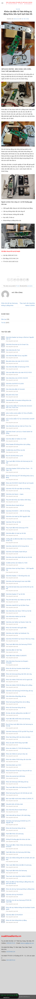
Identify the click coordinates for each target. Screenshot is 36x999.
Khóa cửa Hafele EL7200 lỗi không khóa (18, 748)
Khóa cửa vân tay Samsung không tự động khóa (20, 889)
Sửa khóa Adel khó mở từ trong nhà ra (17, 546)
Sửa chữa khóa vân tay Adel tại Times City (18, 426)
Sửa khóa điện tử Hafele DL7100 (16, 439)
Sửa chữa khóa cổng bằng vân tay (16, 696)
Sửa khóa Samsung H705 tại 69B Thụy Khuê (19, 731)
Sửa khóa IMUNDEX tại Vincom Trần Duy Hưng (20, 639)
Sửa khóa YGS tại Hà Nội (13, 522)
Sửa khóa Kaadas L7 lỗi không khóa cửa (18, 576)
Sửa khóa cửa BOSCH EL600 (15, 383)
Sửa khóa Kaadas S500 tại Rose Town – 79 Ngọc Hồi (19, 469)
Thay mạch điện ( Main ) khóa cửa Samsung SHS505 (19, 845)
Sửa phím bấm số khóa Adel (14, 804)
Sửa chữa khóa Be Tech (13, 350)
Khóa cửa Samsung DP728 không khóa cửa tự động (20, 476)
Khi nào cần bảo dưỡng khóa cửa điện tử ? (18, 713)
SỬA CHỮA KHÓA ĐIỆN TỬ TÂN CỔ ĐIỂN (19, 413)
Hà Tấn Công (25, 19)
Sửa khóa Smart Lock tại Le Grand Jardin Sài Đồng (19, 432)
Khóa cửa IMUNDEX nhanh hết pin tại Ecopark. (20, 483)
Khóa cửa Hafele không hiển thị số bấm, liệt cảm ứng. (20, 858)
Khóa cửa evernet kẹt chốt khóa (15, 776)
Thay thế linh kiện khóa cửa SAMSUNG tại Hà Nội (19, 587)
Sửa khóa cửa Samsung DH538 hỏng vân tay (19, 691)
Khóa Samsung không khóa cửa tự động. (18, 702)
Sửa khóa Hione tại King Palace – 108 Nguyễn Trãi (20, 569)
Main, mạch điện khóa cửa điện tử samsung (18, 865)
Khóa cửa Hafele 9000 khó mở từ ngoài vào (19, 679)
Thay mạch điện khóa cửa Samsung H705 (18, 787)
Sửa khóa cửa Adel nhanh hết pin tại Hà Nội (19, 557)
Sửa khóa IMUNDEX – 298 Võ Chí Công (18, 511)
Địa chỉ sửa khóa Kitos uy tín (14, 456)
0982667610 (10, 943)
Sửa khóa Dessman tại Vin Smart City (17, 344)
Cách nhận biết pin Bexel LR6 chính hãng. (18, 815)
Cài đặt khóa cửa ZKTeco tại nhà (15, 450)
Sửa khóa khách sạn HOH (13, 765)
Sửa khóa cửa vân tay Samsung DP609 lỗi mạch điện (18, 901)
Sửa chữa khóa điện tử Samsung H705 (17, 367)
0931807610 (10, 960)
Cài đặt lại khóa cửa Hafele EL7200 (16, 563)
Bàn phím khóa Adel (12, 395)
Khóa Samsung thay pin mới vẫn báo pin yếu (19, 793)
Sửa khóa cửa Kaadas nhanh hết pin (16, 552)
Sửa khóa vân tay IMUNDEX (14, 894)
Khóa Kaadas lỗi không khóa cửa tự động (18, 444)
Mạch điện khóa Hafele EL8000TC (16, 656)
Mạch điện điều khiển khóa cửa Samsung (18, 719)
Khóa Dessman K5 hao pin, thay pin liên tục (19, 771)
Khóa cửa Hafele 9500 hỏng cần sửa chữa (18, 759)
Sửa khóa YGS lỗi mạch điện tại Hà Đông (18, 488)
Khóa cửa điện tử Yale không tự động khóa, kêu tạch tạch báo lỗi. (20, 882)
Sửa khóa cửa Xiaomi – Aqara (14, 494)
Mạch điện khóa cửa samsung (14, 834)
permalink (29, 286)
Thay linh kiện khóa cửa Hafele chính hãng (18, 500)
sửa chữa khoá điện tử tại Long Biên (16, 356)
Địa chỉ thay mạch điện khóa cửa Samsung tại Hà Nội (19, 725)
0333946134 (10, 952)
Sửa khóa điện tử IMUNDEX (14, 915)
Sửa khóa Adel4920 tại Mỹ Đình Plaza (17, 605)
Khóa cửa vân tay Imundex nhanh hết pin (18, 668)
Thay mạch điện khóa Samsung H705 (17, 528)
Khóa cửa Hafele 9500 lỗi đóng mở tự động (19, 685)
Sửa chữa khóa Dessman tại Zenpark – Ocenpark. (17, 662)
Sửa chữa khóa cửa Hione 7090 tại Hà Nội (18, 611)
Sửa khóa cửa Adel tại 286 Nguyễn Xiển (18, 516)
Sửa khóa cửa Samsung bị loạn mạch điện (18, 581)
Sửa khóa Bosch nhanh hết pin (15, 505)
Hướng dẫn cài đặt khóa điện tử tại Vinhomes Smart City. (19, 539)
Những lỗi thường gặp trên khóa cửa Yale (18, 839)
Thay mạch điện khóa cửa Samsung (16, 870)
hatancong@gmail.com (27, 943)
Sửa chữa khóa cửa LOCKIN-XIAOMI (17, 378)
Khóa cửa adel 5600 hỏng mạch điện (17, 743)
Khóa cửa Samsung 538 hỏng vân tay (17, 782)
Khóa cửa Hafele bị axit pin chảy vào (17, 754)
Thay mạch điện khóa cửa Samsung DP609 (19, 644)
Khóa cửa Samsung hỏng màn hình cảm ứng (19, 674)
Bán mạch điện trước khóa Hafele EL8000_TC (19, 798)
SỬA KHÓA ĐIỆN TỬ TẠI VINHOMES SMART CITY (20, 419)
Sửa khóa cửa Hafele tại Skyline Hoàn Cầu (18, 622)
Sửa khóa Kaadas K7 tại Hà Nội (15, 594)
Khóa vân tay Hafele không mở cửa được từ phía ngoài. (20, 908)
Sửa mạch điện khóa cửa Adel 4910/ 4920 (19, 372)
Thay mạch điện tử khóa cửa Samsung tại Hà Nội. (19, 462)
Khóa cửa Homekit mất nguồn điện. (16, 628)
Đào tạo (3, 319)
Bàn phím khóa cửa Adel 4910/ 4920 (17, 361)
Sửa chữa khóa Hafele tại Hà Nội (15, 616)
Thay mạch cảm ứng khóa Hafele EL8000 (18, 876)
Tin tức (18, 9)
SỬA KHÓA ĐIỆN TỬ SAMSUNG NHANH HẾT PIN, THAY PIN (19, 406)
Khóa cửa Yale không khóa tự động (16, 920)
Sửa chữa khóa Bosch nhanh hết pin (16, 810)
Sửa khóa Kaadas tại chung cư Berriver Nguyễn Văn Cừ (20, 338)
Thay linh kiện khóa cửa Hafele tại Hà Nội (18, 600)
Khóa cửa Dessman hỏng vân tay (16, 707)
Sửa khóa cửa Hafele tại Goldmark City (17, 633)
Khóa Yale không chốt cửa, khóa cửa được (18, 737)
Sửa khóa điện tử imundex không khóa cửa (18, 400)
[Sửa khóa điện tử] (19, 3)
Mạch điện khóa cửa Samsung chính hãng (18, 852)
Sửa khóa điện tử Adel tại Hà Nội (16, 533)
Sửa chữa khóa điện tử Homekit (15, 389)
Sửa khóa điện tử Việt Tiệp (14, 650)
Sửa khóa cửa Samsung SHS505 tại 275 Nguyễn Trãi (18, 821)
